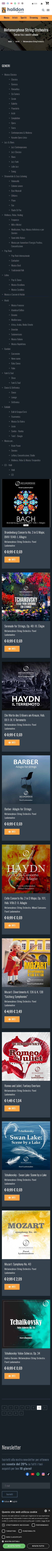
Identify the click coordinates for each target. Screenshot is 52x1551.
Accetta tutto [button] (14, 1546)
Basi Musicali (16, 190)
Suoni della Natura (18, 237)
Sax (12, 205)
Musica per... (9, 440)
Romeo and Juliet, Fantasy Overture (22, 1085)
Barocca (14, 84)
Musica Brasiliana (18, 284)
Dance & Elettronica (12, 387)
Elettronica (15, 402)
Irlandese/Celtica (17, 310)
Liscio (13, 426)
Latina (6, 275)
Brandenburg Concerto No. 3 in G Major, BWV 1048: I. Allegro (24, 534)
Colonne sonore (17, 186)
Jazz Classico (16, 152)
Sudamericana (16, 334)
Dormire (14, 450)
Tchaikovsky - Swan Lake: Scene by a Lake (25, 1174)
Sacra (13, 127)
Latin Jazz (15, 166)
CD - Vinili (8, 465)
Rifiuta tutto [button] (38, 1546)
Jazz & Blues (9, 142)
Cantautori (15, 260)
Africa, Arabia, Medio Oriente (22, 324)
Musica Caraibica (17, 289)
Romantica (15, 89)
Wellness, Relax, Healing (13, 215)
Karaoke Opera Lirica (19, 137)
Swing (13, 171)
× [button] (49, 1511)
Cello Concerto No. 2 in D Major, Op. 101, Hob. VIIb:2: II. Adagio (25, 900)
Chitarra (14, 195)
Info (13, 559)
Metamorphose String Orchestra (17, 541)
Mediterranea (16, 319)
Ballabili (7, 407)
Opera (13, 123)
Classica (14, 79)
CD (12, 474)
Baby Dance (15, 363)
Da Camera (15, 94)
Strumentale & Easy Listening (15, 176)
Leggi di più (45, 1521)
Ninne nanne (15, 358)
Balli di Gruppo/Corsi (19, 411)
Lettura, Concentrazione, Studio (23, 455)
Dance (13, 392)
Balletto (14, 103)
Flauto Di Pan (16, 210)
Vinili (13, 470)
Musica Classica (10, 74)
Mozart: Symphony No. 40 (17, 1264)
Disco (13, 378)
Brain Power (16, 445)
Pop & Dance (16, 280)
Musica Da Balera (18, 421)
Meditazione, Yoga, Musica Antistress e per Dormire (27, 231)
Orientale (14, 329)
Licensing (44, 17)
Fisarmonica (15, 416)
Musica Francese (17, 305)
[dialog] (26, 1529)
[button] (26, 1541)
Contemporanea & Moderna (21, 132)
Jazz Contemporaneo (19, 147)
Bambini (7, 348)
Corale (13, 98)
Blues (13, 156)
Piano (13, 200)
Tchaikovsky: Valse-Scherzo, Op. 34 (22, 1353)
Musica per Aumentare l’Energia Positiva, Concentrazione (26, 244)
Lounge (14, 397)
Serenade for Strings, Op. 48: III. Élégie (24, 626)
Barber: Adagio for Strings (17, 809)
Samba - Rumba (17, 431)
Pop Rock (8, 251)
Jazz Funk (15, 161)
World (6, 300)
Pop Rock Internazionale (20, 255)
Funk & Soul (9, 373)
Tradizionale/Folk (17, 270)
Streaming (34, 17)
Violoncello (15, 181)
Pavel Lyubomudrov (12, 911)
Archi (13, 113)
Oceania (14, 315)
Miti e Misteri (16, 224)
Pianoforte (15, 108)
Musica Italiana (17, 339)
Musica (6, 17)
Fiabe (13, 368)
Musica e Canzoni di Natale (14, 294)
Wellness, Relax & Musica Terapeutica (25, 460)
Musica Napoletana (18, 344)
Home (10, 41)
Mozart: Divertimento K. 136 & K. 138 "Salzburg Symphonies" (23, 994)
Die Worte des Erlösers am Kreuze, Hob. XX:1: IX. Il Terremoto (24, 717)
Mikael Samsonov (39, 907)
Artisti (15, 17)
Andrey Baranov (10, 1358)
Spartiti (24, 17)
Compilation (15, 118)
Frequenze (15, 219)
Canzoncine (15, 353)
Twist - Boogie (17, 436)
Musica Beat (16, 265)
